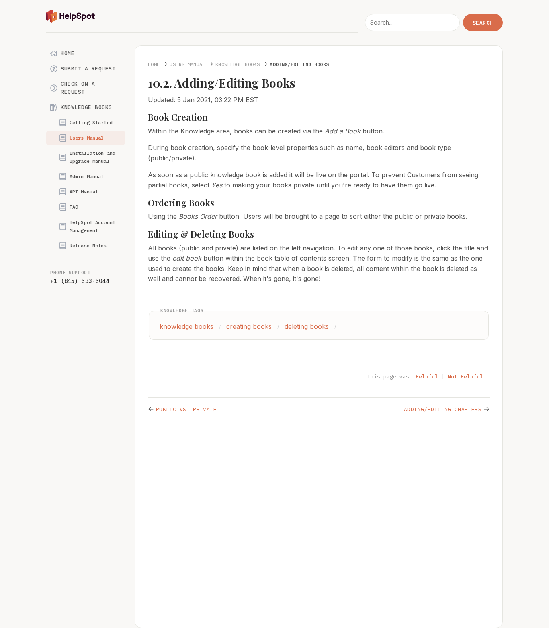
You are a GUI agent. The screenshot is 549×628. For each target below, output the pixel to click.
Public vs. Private (186, 409)
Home (67, 53)
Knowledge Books (86, 107)
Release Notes (88, 245)
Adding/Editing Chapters (442, 409)
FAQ (74, 207)
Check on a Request (78, 87)
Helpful (427, 376)
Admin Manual (87, 176)
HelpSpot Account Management (92, 226)
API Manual (84, 192)
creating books (249, 326)
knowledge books (186, 326)
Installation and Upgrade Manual (92, 157)
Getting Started (91, 122)
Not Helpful (465, 376)
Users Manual (87, 138)
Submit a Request (88, 68)
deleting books (307, 326)
